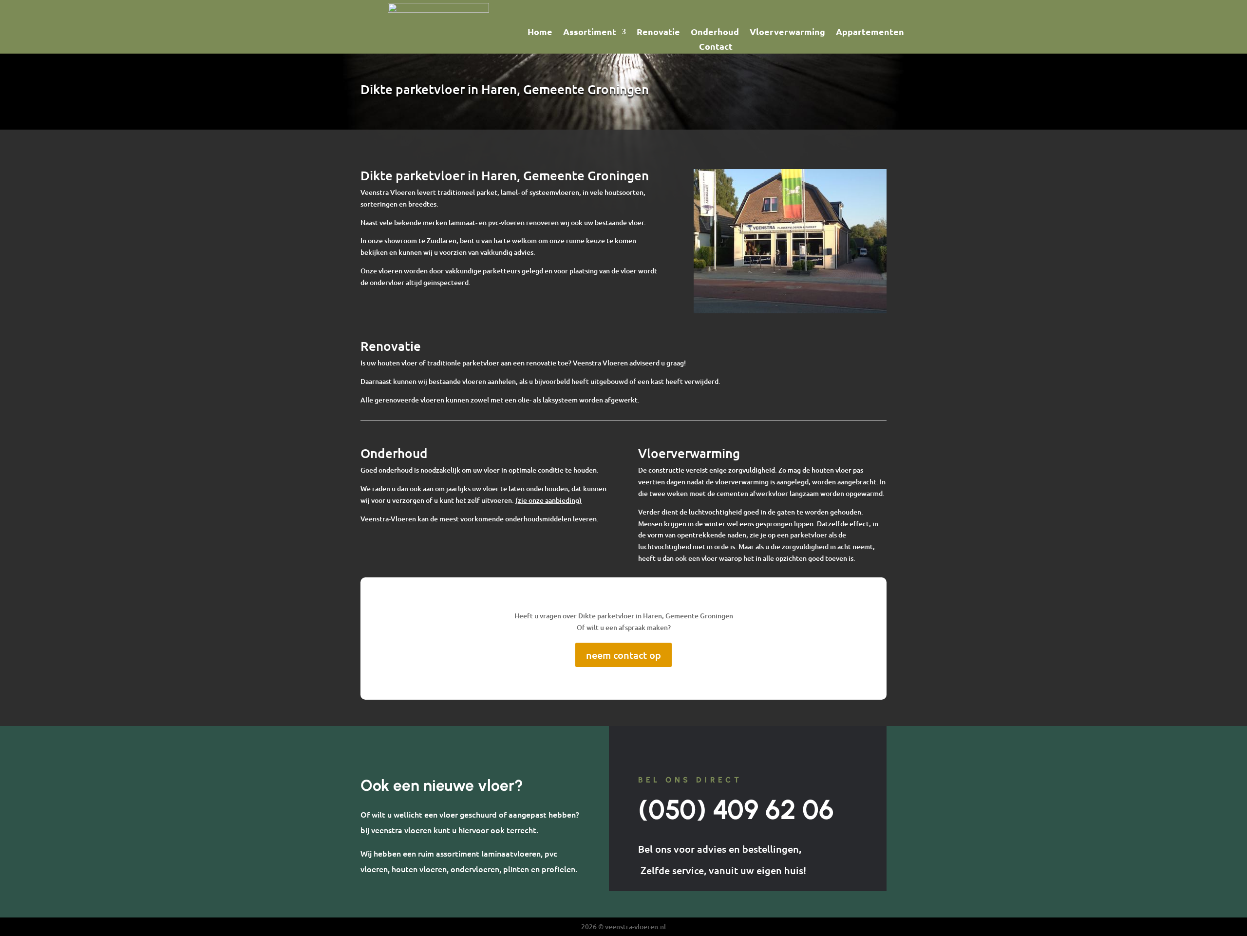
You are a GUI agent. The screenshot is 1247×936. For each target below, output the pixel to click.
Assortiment (589, 32)
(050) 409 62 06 (736, 809)
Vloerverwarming (787, 32)
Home (540, 32)
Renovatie (658, 32)
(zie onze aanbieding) (548, 500)
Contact (716, 47)
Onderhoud (715, 32)
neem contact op (623, 655)
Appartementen (870, 32)
